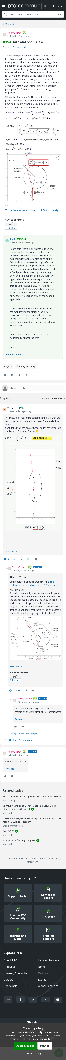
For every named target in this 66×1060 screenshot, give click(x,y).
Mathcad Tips (10, 800)
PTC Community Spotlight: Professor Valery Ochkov (32, 796)
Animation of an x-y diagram (19, 840)
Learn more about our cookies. (37, 1038)
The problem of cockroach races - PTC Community (31, 210)
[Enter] (5, 14)
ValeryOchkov (14, 32)
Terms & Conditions (17, 858)
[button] (3, 6)
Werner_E (12, 407)
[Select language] (44, 6)
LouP (13, 239)
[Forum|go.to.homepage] (21, 6)
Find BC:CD (8, 831)
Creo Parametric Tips (14, 825)
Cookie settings (38, 858)
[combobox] (33, 14)
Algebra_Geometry (25, 366)
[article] (33, 484)
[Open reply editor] (33, 388)
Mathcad (9, 23)
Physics (8, 366)
